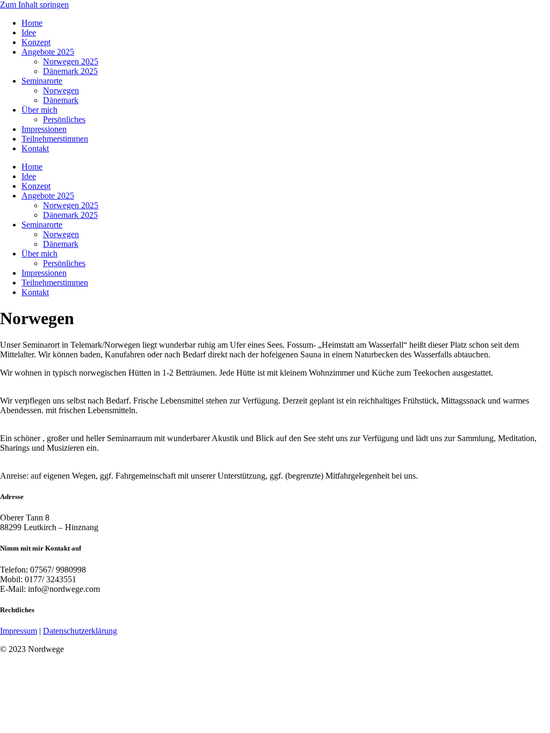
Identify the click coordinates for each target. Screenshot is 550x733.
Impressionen (44, 129)
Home (31, 22)
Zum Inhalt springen (34, 4)
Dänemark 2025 (70, 71)
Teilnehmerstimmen (54, 138)
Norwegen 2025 (70, 61)
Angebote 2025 (47, 51)
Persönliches (64, 119)
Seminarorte (41, 80)
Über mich (39, 109)
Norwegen (61, 90)
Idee (28, 32)
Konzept (35, 42)
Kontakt (35, 148)
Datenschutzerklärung (80, 630)
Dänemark (60, 100)
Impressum (18, 630)
